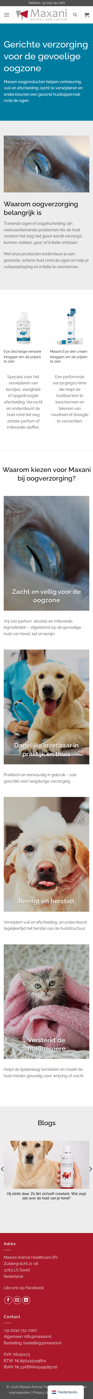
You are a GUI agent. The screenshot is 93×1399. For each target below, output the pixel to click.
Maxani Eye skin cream (68, 351)
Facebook (35, 1287)
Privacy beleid (44, 1392)
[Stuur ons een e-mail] (17, 1300)
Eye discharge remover (22, 351)
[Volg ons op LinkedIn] (26, 1300)
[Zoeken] (75, 15)
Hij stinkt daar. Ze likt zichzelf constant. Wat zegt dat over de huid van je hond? (46, 1196)
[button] (7, 15)
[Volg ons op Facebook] (8, 1300)
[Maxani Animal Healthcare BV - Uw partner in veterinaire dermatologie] (41, 15)
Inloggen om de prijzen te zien (22, 359)
